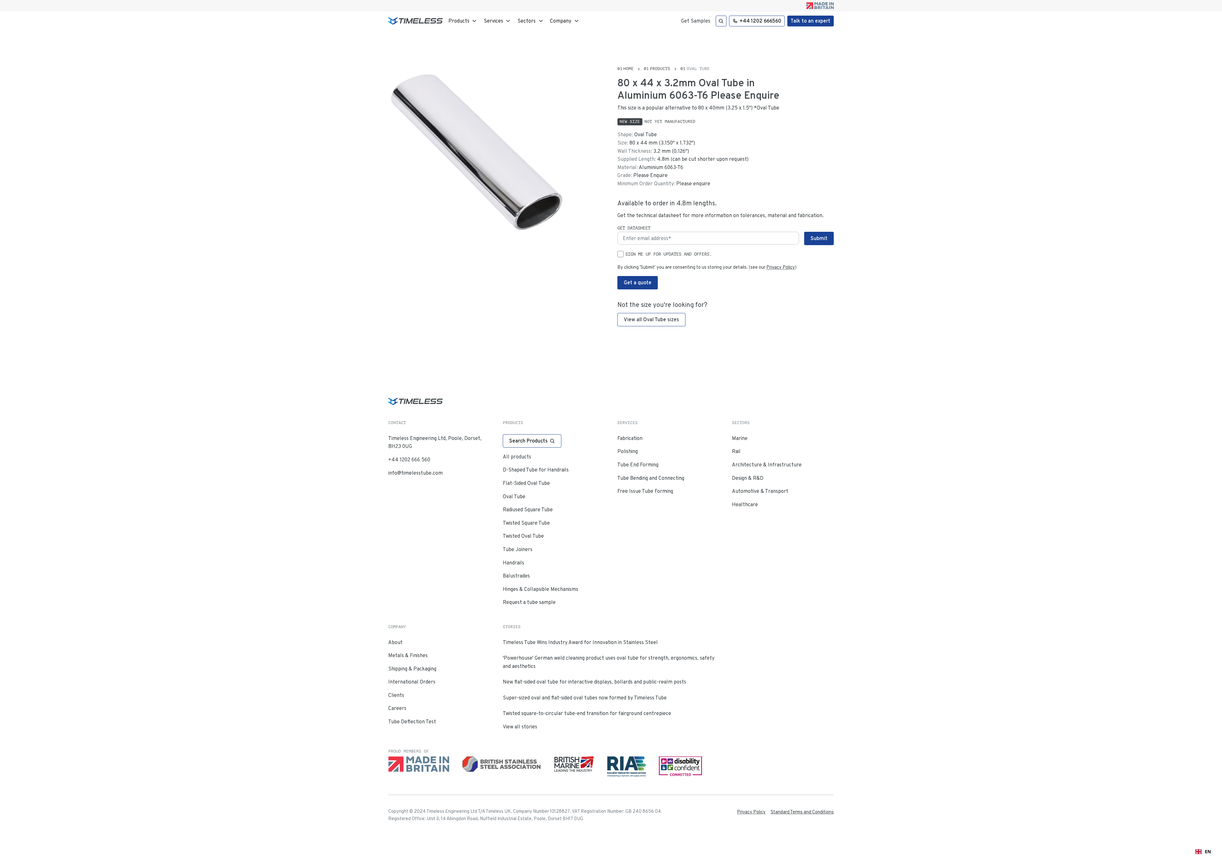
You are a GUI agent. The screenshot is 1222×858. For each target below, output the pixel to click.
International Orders (411, 681)
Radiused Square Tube (528, 509)
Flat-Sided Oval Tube (526, 483)
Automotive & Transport (760, 491)
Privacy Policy (780, 267)
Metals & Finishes (408, 655)
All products (517, 456)
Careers (397, 708)
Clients (396, 695)
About (395, 642)
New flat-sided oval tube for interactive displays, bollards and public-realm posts (594, 681)
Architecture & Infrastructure (767, 464)
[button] (463, 21)
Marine (740, 438)
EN (1208, 851)
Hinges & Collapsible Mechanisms (540, 589)
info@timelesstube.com (415, 473)
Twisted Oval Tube (523, 536)
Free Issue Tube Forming (645, 491)
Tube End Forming (637, 464)
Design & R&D (747, 478)
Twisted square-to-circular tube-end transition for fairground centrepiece (587, 713)
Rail (736, 451)
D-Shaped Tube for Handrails (536, 469)
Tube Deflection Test (412, 721)
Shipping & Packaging (412, 668)
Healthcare (745, 504)
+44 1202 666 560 (409, 459)
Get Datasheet (633, 227)
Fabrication (630, 438)
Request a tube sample (529, 602)
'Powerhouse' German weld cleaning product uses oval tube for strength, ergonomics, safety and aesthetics (608, 662)
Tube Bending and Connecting (650, 478)
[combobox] (1203, 851)
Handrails (513, 562)
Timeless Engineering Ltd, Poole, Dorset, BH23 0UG (434, 442)
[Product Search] (721, 21)
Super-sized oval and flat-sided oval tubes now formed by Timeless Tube (585, 697)
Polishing (627, 451)
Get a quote (637, 282)
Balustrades (516, 575)
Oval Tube (514, 496)
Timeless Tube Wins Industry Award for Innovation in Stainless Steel (580, 642)
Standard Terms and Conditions (802, 812)
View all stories (520, 726)
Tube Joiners (517, 549)
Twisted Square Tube (526, 523)
